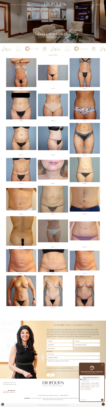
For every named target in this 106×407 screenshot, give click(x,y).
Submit (51, 375)
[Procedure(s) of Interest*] (73, 357)
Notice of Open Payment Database (61, 405)
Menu (100, 4)
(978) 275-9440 (11, 4)
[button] (2, 404)
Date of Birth (49, 351)
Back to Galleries (53, 55)
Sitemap (52, 405)
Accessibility (47, 405)
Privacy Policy (49, 372)
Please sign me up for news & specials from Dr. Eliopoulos (60, 368)
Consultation (87, 4)
